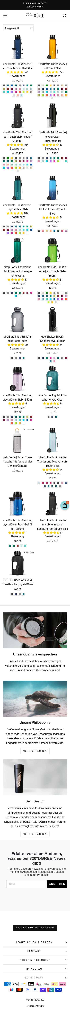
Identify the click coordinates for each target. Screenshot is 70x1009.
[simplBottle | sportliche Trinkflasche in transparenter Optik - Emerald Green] (15, 292)
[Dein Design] (35, 777)
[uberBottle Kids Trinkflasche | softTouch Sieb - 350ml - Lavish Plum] (62, 296)
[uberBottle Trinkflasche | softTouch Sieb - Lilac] (39, 92)
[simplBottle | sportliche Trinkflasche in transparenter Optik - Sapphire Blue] (12, 292)
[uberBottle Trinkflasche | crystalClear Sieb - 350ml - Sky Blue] (23, 420)
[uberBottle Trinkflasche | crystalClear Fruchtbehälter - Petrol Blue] (50, 158)
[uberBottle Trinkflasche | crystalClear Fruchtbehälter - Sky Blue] (46, 161)
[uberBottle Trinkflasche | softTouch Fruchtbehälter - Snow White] (13, 95)
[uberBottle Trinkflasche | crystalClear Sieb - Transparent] (27, 233)
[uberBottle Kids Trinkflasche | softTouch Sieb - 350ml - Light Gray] (54, 292)
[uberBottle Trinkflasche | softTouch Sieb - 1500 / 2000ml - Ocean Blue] (27, 164)
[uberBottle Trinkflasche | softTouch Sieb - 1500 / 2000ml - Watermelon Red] (12, 167)
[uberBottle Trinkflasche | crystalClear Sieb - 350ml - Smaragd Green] (15, 416)
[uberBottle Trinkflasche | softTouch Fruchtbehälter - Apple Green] (23, 92)
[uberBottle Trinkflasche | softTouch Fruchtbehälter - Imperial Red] (8, 88)
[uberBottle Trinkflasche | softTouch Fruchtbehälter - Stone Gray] (19, 85)
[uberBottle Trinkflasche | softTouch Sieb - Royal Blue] (46, 88)
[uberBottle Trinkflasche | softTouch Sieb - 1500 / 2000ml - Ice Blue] (19, 164)
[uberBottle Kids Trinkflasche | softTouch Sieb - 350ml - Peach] (62, 292)
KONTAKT (34, 951)
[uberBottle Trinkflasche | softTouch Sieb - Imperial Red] (66, 88)
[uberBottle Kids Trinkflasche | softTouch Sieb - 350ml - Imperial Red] (58, 296)
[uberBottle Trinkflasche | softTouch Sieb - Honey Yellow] (66, 95)
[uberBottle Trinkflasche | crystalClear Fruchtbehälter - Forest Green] (58, 158)
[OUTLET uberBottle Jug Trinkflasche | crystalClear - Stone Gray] (19, 594)
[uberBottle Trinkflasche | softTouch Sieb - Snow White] (52, 98)
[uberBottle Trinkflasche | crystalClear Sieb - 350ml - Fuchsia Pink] (31, 420)
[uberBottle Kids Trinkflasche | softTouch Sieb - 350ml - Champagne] (42, 292)
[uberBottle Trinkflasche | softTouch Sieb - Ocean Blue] (54, 92)
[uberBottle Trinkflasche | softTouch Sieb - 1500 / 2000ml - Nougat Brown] (23, 167)
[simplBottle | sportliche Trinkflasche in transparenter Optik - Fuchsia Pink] (31, 292)
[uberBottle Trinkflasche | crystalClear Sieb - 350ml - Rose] (12, 420)
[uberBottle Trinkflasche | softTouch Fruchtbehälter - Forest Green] (31, 85)
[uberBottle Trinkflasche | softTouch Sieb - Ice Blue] (58, 92)
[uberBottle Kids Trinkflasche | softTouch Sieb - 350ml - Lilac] (66, 296)
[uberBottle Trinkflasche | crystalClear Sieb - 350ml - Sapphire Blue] (12, 416)
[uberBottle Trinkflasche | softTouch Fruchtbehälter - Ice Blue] (31, 88)
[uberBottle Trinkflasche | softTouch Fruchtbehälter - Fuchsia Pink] (15, 92)
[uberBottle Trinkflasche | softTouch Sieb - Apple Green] (42, 95)
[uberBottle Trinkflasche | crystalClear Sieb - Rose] (15, 229)
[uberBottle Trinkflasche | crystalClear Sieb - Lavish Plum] (8, 229)
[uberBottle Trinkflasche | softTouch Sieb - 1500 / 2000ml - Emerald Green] (4, 161)
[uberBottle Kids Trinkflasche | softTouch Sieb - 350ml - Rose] (39, 299)
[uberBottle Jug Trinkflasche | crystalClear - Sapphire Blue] (52, 416)
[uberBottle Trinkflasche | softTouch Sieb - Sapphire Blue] (42, 88)
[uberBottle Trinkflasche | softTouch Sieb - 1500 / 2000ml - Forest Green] (12, 161)
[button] (15, 72)
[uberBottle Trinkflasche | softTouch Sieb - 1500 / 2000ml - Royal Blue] (31, 164)
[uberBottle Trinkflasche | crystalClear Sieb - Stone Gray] (8, 226)
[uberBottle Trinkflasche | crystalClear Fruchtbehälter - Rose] (39, 161)
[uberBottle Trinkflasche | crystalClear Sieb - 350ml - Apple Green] (15, 423)
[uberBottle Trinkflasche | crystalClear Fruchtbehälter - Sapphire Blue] (46, 158)
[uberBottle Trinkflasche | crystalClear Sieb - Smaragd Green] (19, 226)
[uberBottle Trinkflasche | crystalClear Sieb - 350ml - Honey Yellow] (19, 423)
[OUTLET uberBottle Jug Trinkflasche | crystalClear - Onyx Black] (12, 594)
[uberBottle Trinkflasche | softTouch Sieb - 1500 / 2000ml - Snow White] (17, 171)
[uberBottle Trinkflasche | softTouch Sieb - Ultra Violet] (50, 95)
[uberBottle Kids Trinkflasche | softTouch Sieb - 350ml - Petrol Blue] (42, 296)
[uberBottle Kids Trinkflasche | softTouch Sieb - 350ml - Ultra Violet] (58, 299)
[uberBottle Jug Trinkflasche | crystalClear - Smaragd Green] (56, 416)
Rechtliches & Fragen (34, 942)
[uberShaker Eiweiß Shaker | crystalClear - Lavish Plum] (66, 358)
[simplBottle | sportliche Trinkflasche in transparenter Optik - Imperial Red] (23, 292)
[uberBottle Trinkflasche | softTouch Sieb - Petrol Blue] (50, 88)
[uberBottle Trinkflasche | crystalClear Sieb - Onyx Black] (4, 226)
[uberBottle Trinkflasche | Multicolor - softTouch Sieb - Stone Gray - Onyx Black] (39, 230)
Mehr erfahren (35, 834)
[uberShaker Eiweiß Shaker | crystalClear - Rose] (54, 361)
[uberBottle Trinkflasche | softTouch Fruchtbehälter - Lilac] (15, 88)
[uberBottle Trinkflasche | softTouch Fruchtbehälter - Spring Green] (23, 88)
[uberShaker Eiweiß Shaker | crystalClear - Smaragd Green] (58, 358)
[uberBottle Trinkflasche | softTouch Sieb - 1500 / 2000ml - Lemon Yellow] (12, 158)
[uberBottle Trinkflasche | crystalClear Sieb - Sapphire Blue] (12, 226)
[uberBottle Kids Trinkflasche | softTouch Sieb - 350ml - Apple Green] (48, 302)
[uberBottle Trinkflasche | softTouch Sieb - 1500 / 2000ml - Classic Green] (8, 158)
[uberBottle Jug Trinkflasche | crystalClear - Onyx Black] (48, 416)
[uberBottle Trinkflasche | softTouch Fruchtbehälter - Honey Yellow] (27, 92)
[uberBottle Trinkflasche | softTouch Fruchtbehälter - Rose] (19, 88)
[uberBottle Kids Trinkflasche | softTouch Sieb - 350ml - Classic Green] (46, 292)
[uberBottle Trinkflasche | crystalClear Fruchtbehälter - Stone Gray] (42, 158)
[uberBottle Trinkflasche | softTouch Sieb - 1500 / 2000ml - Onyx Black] (4, 158)
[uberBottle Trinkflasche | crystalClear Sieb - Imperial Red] (4, 229)
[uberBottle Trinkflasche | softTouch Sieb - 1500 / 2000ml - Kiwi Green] (12, 164)
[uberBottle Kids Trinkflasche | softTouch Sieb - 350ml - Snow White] (56, 302)
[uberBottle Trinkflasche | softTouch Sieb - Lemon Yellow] (50, 85)
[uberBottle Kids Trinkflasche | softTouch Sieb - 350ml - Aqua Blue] (42, 299)
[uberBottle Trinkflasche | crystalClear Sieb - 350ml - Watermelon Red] (12, 423)
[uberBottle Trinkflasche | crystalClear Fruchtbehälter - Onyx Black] (39, 158)
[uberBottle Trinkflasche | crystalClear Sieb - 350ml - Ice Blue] (15, 420)
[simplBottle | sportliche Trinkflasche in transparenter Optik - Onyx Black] (4, 292)
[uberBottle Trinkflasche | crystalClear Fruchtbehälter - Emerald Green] (54, 158)
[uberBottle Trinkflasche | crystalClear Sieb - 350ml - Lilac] (8, 420)
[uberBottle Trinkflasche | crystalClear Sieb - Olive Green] (31, 226)
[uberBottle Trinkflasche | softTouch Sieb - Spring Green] (62, 92)
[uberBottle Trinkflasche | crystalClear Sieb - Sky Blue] (27, 229)
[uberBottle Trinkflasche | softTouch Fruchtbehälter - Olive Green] (4, 88)
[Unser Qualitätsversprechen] (35, 630)
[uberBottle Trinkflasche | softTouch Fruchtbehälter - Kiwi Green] (27, 88)
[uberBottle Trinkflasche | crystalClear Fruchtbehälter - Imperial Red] (62, 158)
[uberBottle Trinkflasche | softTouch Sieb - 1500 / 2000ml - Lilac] (31, 161)
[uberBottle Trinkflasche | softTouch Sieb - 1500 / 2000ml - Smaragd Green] (8, 161)
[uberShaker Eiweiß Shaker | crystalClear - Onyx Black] (39, 358)
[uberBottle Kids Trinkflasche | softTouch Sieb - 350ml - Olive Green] (54, 296)
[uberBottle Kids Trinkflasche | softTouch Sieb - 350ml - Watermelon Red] (66, 299)
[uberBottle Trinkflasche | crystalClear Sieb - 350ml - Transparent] (23, 423)
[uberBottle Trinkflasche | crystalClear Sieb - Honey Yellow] (23, 233)
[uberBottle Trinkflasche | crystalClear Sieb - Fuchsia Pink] (12, 233)
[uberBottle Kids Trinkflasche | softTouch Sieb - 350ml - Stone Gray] (66, 292)
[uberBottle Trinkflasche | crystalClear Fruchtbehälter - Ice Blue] (42, 161)
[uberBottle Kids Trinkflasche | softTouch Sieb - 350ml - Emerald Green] (50, 296)
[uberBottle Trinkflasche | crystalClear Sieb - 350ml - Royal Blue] (27, 420)
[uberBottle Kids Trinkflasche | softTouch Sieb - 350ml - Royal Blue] (54, 299)
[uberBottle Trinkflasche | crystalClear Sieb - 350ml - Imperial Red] (31, 416)
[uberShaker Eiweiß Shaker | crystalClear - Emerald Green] (46, 358)
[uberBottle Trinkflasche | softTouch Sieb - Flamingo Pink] (62, 95)
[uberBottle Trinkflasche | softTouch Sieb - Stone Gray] (66, 85)
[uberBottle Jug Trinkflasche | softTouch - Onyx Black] (12, 358)
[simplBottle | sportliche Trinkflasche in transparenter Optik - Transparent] (19, 296)
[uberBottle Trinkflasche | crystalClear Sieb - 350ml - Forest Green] (23, 416)
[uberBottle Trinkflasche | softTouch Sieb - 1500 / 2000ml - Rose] (4, 164)
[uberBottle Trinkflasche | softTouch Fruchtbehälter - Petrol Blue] (8, 85)
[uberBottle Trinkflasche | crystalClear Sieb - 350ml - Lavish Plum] (4, 420)
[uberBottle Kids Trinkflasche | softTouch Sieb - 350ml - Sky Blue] (50, 299)
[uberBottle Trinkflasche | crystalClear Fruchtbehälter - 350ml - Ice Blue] (21, 546)
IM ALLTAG (34, 969)
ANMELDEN (57, 884)
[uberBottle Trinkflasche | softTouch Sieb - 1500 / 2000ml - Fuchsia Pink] (27, 161)
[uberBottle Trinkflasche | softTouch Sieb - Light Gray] (58, 85)
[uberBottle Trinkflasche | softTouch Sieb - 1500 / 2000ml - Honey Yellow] (19, 167)
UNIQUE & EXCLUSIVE (34, 960)
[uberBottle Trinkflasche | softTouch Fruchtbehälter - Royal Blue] (12, 85)
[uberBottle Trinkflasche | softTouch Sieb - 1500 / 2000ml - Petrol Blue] (31, 158)
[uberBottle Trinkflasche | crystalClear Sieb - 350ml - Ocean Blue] (19, 420)
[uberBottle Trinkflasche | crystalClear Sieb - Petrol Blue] (15, 226)
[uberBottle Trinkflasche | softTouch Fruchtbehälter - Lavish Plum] (12, 88)
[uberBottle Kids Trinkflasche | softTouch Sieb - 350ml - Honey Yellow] (52, 302)
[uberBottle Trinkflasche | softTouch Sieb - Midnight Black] (54, 85)
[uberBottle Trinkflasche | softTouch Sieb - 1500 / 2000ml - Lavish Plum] (23, 161)
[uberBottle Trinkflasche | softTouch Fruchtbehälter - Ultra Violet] (12, 92)
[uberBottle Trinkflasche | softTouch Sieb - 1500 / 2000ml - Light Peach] (31, 167)
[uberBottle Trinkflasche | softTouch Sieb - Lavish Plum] (62, 88)
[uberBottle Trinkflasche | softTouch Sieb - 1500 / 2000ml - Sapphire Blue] (27, 158)
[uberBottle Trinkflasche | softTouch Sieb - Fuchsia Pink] (54, 95)
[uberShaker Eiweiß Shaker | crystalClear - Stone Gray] (62, 358)
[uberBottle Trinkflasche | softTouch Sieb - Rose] (58, 95)
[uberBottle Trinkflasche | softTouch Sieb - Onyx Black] (39, 85)
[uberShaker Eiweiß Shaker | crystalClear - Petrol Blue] (50, 361)
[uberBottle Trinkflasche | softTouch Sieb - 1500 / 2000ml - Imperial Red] (19, 161)
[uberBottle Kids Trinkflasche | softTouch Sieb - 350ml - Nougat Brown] (58, 292)
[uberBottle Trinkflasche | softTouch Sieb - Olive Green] (39, 95)
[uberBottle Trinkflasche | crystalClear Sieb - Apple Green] (19, 233)
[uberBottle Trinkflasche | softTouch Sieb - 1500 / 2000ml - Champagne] (27, 167)
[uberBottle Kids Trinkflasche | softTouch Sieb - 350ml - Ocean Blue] (46, 299)
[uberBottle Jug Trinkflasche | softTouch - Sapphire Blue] (19, 358)
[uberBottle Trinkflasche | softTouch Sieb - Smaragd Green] (54, 88)
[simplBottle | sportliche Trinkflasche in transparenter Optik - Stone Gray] (8, 292)
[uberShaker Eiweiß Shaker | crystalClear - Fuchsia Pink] (50, 358)
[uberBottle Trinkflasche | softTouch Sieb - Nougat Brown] (39, 88)
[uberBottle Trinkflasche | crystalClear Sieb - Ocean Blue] (23, 229)
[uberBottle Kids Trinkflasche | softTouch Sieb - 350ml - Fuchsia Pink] (62, 299)
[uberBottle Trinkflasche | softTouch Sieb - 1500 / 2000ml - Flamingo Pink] (8, 164)
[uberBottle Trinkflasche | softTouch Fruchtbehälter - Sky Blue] (8, 92)
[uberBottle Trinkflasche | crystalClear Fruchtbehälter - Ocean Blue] (66, 161)
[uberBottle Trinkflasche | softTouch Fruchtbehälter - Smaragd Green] (15, 85)
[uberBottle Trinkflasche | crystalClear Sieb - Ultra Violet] (8, 233)
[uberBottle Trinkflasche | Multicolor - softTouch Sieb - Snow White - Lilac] (66, 230)
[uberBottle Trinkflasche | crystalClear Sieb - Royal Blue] (31, 229)
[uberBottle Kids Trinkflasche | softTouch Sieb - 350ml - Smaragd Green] (46, 296)
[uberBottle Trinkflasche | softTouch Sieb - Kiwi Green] (42, 92)
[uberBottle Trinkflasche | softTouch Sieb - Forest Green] (66, 92)
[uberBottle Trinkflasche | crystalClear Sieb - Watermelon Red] (15, 233)
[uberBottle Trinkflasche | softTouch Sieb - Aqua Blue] (50, 92)
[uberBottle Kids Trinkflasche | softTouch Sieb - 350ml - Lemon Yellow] (50, 292)
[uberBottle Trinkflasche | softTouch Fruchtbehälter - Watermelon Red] (19, 92)
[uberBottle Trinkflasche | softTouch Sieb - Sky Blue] (46, 92)
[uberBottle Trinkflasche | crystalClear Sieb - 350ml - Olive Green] (27, 416)
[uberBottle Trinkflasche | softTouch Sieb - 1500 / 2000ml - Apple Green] (15, 167)
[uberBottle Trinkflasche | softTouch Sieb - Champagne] (42, 85)
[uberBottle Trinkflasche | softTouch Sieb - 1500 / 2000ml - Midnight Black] (15, 158)
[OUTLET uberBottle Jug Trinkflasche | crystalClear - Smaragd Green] (23, 594)
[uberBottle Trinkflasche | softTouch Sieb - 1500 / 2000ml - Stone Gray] (19, 158)
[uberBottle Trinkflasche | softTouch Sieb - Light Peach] (62, 85)
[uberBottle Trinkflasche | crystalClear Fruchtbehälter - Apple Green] (58, 161)
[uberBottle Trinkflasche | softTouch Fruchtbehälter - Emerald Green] (27, 85)
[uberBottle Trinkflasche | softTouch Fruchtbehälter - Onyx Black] (4, 85)
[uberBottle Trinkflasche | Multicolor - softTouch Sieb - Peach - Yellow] (50, 230)
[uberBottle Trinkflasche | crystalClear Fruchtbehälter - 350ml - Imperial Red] (17, 546)
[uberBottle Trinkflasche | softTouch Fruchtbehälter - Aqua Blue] (21, 95)
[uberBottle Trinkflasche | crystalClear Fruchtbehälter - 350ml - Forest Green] (13, 546)
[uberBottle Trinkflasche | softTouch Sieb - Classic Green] (46, 85)
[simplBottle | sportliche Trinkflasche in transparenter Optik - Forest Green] (19, 292)
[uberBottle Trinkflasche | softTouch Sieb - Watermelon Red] (46, 95)
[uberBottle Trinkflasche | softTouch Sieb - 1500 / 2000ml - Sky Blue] (4, 167)
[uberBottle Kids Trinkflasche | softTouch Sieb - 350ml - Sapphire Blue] (39, 296)
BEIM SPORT (34, 977)
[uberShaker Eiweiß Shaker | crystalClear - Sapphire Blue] (42, 358)
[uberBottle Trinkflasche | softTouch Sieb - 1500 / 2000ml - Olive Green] (15, 161)
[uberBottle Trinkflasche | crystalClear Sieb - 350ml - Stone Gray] (8, 416)
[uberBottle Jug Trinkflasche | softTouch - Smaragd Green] (23, 358)
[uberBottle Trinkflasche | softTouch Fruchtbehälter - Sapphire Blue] (23, 85)
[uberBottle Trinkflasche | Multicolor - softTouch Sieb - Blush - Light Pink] (42, 230)
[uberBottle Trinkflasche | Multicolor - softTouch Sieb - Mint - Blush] (46, 230)
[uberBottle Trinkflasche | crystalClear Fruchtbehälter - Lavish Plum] (66, 158)
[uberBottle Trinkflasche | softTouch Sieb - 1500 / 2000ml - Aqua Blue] (23, 164)
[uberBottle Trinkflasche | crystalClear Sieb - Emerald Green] (23, 226)
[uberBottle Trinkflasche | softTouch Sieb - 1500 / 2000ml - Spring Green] (15, 164)
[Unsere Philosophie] (35, 699)
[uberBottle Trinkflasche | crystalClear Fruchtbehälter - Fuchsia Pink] (54, 161)
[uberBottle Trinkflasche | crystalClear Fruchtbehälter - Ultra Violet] (50, 161)
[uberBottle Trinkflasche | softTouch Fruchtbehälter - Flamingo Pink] (17, 95)
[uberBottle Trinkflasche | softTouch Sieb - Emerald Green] (58, 88)
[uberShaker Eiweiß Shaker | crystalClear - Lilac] (54, 358)
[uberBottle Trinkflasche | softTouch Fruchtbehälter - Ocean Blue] (4, 92)
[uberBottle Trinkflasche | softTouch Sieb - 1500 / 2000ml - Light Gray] (23, 158)
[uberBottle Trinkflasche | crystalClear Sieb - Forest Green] (27, 226)
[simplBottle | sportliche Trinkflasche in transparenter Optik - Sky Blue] (15, 296)
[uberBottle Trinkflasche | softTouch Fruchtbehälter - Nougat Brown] (31, 92)
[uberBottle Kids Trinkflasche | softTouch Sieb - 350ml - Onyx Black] (39, 292)
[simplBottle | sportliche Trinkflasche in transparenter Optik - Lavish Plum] (27, 292)
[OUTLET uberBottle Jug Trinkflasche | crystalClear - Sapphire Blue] (15, 594)
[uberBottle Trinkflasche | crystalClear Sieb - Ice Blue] (19, 229)
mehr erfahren (35, 751)
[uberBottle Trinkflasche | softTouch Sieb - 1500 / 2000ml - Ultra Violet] (8, 167)
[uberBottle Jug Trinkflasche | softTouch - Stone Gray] (15, 358)
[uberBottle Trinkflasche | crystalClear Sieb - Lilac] (12, 229)
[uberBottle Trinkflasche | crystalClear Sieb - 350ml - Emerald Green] (19, 416)
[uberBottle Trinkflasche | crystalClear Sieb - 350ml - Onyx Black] (4, 416)
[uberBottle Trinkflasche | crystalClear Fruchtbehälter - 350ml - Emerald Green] (9, 546)
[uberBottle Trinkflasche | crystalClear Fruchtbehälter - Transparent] (62, 161)
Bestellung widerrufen (35, 928)
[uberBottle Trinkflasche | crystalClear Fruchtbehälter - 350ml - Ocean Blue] (25, 546)
